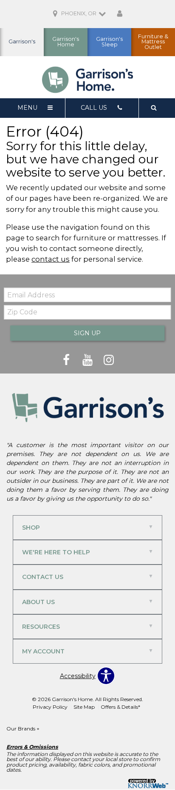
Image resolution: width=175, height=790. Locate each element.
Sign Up (87, 333)
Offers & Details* (120, 707)
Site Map (84, 707)
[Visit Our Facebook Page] (67, 360)
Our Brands (23, 728)
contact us (50, 259)
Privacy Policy (50, 707)
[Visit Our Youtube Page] (88, 360)
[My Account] (120, 14)
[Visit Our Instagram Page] (109, 360)
